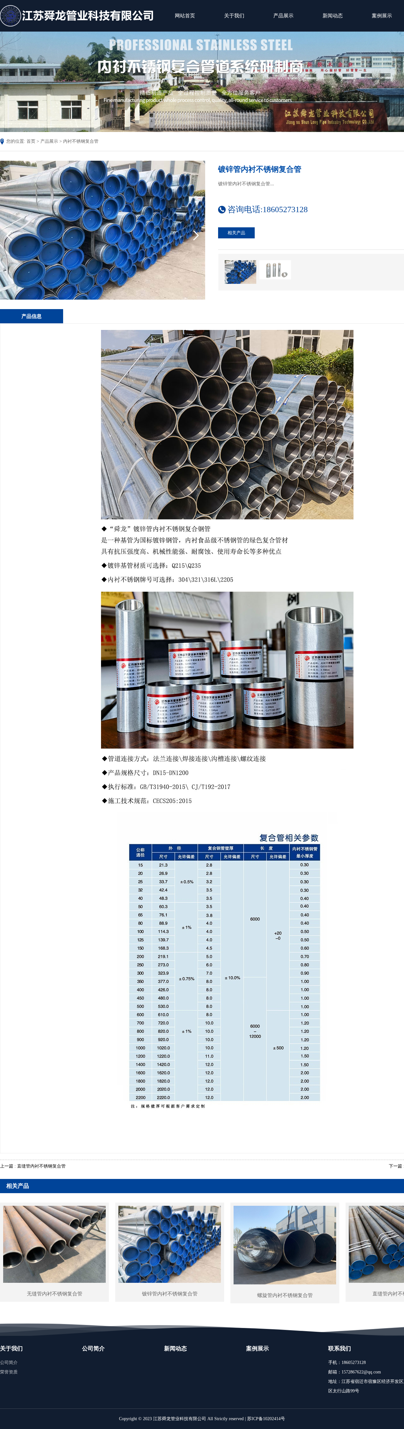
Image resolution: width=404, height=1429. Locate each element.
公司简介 (9, 1362)
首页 (31, 141)
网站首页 (185, 15)
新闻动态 (333, 15)
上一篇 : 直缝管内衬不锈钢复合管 (33, 1166)
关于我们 (234, 15)
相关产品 (236, 232)
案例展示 (257, 1348)
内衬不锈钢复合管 (80, 141)
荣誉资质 (9, 1372)
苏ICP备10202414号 (266, 1418)
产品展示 (283, 15)
